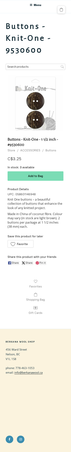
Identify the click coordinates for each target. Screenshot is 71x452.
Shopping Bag (35, 299)
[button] (21, 244)
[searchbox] (35, 67)
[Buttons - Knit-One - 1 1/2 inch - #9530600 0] (35, 103)
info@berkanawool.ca (28, 372)
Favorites (35, 286)
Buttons (50, 150)
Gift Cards (35, 313)
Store (11, 150)
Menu (37, 5)
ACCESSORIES (30, 150)
